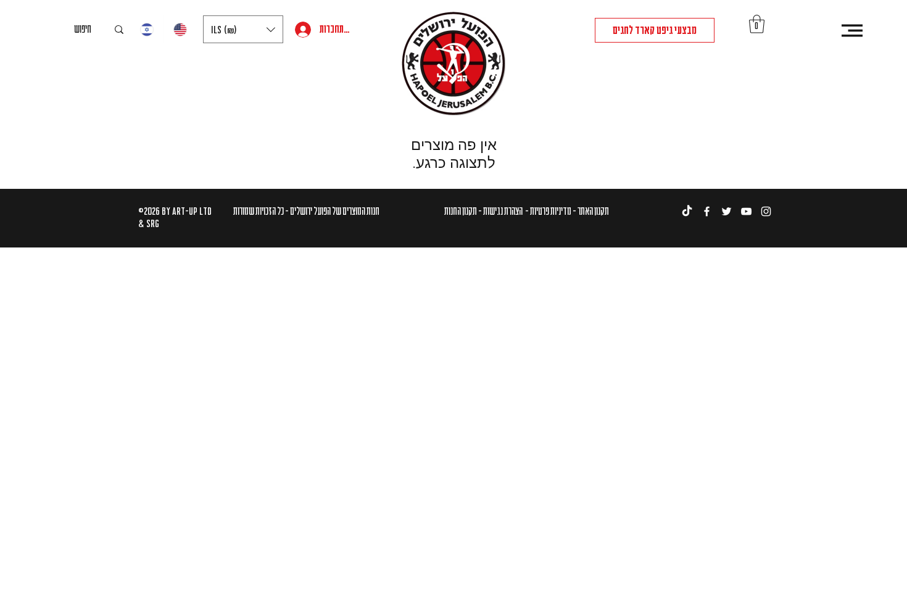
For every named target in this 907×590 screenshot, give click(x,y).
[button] (243, 29)
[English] (180, 29)
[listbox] (243, 29)
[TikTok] (687, 211)
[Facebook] (706, 211)
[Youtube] (746, 211)
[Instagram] (766, 211)
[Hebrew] (147, 29)
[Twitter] (726, 211)
